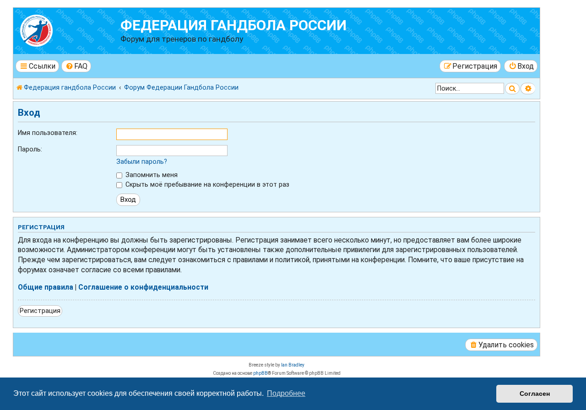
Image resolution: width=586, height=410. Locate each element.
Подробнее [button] (286, 393)
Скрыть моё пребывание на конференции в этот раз (206, 184)
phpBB (260, 373)
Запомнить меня (151, 174)
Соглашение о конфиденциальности (143, 287)
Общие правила (45, 287)
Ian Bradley (292, 364)
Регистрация (40, 311)
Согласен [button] (535, 393)
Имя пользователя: (47, 132)
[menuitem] (76, 66)
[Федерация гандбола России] (68, 29)
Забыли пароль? (141, 161)
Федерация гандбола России (233, 25)
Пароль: (30, 149)
